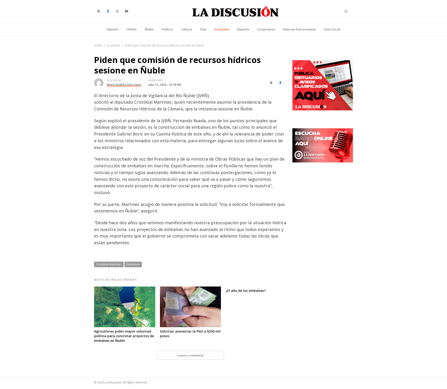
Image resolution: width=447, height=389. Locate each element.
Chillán (131, 29)
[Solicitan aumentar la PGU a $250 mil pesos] (190, 289)
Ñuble (149, 29)
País (203, 29)
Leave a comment (190, 355)
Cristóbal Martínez (109, 264)
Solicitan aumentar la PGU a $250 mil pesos (190, 333)
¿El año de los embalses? (246, 290)
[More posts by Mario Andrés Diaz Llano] (98, 81)
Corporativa (266, 29)
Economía (221, 29)
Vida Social (332, 29)
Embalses (133, 264)
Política (167, 29)
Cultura (186, 29)
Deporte (243, 29)
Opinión (112, 29)
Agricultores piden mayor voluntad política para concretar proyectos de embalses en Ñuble (124, 336)
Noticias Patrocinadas (299, 29)
